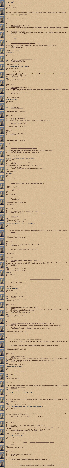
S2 (7, 18)
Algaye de (14, 93)
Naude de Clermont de (15, 75)
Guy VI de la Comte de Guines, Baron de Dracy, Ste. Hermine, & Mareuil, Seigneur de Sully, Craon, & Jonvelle (27, 425)
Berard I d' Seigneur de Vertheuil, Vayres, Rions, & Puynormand (20, 211)
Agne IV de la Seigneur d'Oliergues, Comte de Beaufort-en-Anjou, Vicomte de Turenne (23, 152)
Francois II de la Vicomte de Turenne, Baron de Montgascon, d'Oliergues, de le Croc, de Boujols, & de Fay (26, 328)
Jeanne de (13, 293)
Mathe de (13, 261)
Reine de (13, 194)
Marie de (13, 163)
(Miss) (25, 442)
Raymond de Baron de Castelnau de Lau (18, 356)
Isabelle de (13, 401)
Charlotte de (15, 26)
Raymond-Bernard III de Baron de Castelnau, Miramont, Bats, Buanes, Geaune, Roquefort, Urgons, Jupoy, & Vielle (47, 385)
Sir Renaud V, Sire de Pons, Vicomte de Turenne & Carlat (19, 456)
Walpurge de (14, 119)
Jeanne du (13, 357)
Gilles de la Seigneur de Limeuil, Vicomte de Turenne (19, 312)
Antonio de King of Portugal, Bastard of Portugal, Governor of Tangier (49, 12)
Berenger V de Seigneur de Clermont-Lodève (18, 87)
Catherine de (28, 45)
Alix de (52, 442)
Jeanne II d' (59, 456)
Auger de (13, 193)
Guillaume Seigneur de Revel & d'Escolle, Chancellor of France (39, 442)
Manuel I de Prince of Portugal (32, 12)
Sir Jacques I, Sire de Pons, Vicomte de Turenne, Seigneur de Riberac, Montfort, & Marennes (23, 339)
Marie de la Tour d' (15, 31)
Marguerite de (14, 167)
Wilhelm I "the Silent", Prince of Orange (16, 25)
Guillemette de (14, 88)
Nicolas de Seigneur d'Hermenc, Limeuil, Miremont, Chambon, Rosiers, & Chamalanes (24, 148)
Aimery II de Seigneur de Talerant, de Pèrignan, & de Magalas (26, 89)
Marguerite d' (13, 178)
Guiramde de (13, 212)
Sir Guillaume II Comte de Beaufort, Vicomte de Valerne (19, 162)
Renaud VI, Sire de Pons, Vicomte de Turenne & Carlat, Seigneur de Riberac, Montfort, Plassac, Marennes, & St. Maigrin (38, 427)
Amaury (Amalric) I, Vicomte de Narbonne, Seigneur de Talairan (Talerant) (48, 89)
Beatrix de (13, 107)
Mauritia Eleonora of (15, 15)
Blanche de (13, 245)
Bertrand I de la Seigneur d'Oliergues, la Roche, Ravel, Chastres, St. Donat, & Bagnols (23, 43)
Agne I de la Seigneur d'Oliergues (26, 59)
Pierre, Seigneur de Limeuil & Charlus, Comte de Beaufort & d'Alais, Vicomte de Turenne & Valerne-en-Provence (26, 168)
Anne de (33, 230)
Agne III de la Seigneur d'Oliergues (16, 123)
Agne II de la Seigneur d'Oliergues (16, 47)
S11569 (8, 79)
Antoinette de (60, 309)
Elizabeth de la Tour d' (15, 33)
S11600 (8, 50)
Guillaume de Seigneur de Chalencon (17, 118)
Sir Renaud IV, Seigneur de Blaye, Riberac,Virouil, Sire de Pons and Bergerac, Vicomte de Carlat (42, 456)
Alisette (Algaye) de (14, 71)
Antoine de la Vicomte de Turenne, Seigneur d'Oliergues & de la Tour (21, 233)
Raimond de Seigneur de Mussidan (20, 213)
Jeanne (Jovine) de (15, 198)
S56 (7, 204)
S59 (7, 80)
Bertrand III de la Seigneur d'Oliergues (17, 108)
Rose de (13, 199)
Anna (63, 12)
